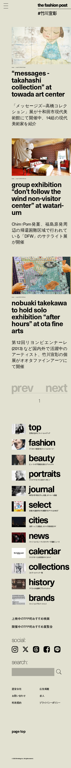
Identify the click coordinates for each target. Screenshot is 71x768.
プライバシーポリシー (50, 702)
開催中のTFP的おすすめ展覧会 (32, 626)
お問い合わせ (19, 695)
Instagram (15, 649)
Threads (36, 649)
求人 (42, 695)
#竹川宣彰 (47, 13)
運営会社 (17, 689)
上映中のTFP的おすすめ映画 (31, 618)
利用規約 (17, 702)
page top (18, 731)
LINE (57, 649)
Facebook (47, 649)
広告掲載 (44, 689)
